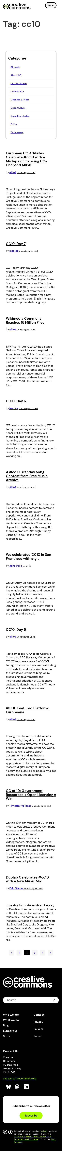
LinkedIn (26, 1086)
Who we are (11, 1014)
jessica (13, 251)
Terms (37, 1036)
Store (6, 1036)
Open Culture (18, 107)
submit (54, 1000)
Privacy (38, 1022)
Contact (38, 1014)
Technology (17, 132)
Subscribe (30, 1115)
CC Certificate (19, 83)
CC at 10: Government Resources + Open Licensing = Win (31, 795)
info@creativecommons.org (19, 1078)
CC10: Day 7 (16, 244)
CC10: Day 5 (16, 629)
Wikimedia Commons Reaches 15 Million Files (25, 320)
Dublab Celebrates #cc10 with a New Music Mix (27, 879)
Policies (38, 1029)
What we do (11, 1020)
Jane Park (15, 566)
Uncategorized (26, 172)
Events (27, 565)
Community (17, 91)
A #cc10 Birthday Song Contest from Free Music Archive (27, 476)
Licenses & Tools (20, 99)
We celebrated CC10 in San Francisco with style (28, 556)
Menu (51, 5)
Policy (14, 124)
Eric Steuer (16, 888)
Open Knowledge (20, 115)
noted (43, 1131)
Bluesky (8, 1086)
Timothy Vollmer (20, 806)
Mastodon (17, 1086)
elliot (12, 172)
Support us (10, 1031)
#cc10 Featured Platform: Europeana (27, 710)
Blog (6, 1025)
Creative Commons (17, 6)
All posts (15, 67)
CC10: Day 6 (16, 401)
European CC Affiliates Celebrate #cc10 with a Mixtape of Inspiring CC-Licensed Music (26, 159)
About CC (16, 75)
